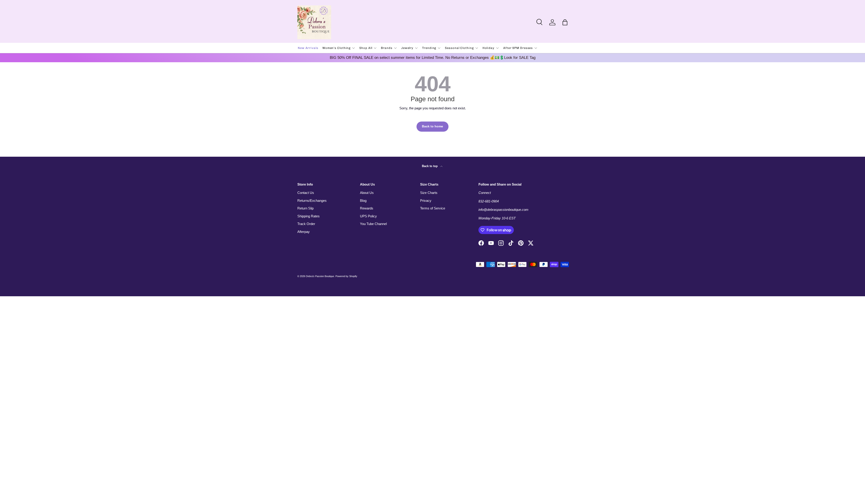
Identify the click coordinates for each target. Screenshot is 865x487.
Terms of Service (432, 208)
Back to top (430, 166)
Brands (386, 48)
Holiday (488, 48)
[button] (565, 22)
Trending (429, 48)
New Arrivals (308, 48)
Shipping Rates (308, 216)
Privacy (425, 200)
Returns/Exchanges (312, 200)
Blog (363, 200)
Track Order (306, 224)
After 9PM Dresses (518, 48)
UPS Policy (368, 216)
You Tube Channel (373, 224)
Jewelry (407, 48)
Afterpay (303, 232)
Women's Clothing (336, 48)
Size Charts (428, 193)
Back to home (432, 126)
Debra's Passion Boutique (320, 276)
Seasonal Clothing (459, 48)
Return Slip (305, 208)
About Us (367, 193)
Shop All (365, 48)
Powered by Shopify (346, 276)
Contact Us (305, 193)
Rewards (366, 208)
